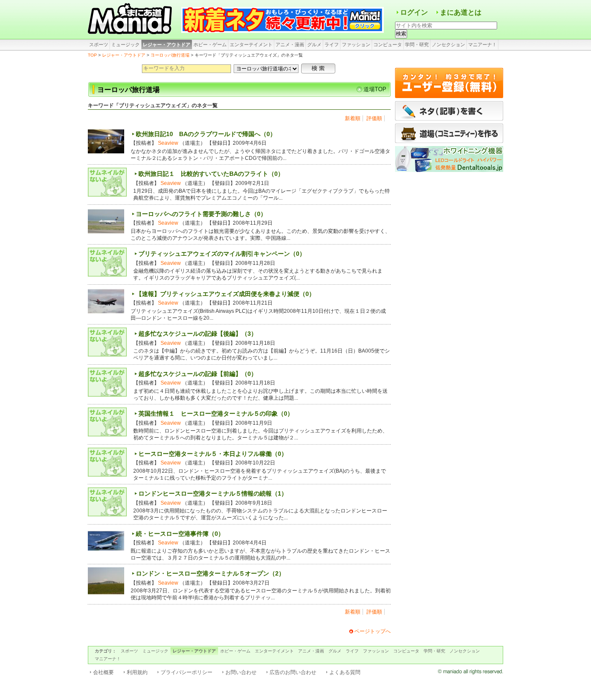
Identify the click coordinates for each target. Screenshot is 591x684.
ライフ (331, 44)
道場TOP (374, 89)
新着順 (352, 118)
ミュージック (125, 44)
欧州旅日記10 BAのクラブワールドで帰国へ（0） (206, 133)
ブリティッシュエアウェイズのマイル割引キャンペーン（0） (221, 253)
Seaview (168, 143)
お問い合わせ (241, 672)
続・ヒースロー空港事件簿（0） (180, 533)
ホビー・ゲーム (210, 44)
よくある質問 (344, 672)
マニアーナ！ (482, 44)
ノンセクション (448, 44)
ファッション (356, 44)
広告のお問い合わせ (293, 672)
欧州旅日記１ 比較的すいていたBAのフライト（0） (211, 173)
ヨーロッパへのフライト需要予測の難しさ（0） (201, 213)
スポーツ (98, 44)
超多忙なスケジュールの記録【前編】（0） (197, 373)
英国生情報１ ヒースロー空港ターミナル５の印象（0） (215, 413)
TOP (92, 55)
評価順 (374, 118)
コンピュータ (387, 44)
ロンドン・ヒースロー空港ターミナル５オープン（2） (210, 573)
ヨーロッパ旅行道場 (170, 55)
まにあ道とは (461, 12)
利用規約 (137, 672)
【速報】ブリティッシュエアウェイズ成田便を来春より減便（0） (225, 293)
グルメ (314, 44)
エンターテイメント (251, 44)
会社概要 (103, 672)
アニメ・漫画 (290, 44)
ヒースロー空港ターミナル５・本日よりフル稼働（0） (212, 453)
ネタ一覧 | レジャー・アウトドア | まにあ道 (131, 19)
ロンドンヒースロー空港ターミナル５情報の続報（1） (212, 493)
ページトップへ (372, 631)
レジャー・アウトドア (166, 44)
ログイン (414, 12)
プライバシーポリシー (186, 672)
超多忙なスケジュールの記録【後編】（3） (197, 333)
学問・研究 (417, 44)
